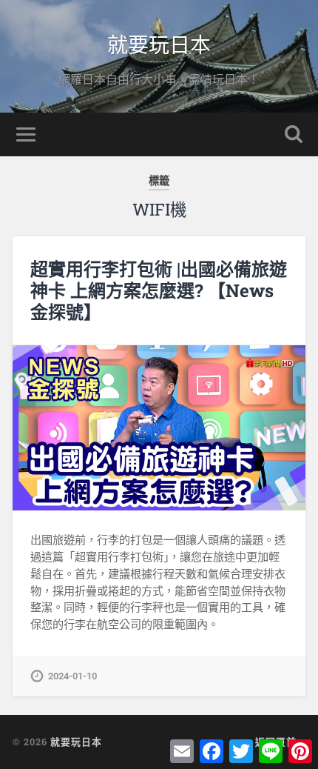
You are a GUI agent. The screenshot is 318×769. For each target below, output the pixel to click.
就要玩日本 (159, 44)
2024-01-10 (72, 676)
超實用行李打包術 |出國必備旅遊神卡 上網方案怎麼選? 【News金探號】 (158, 290)
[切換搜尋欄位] (293, 134)
